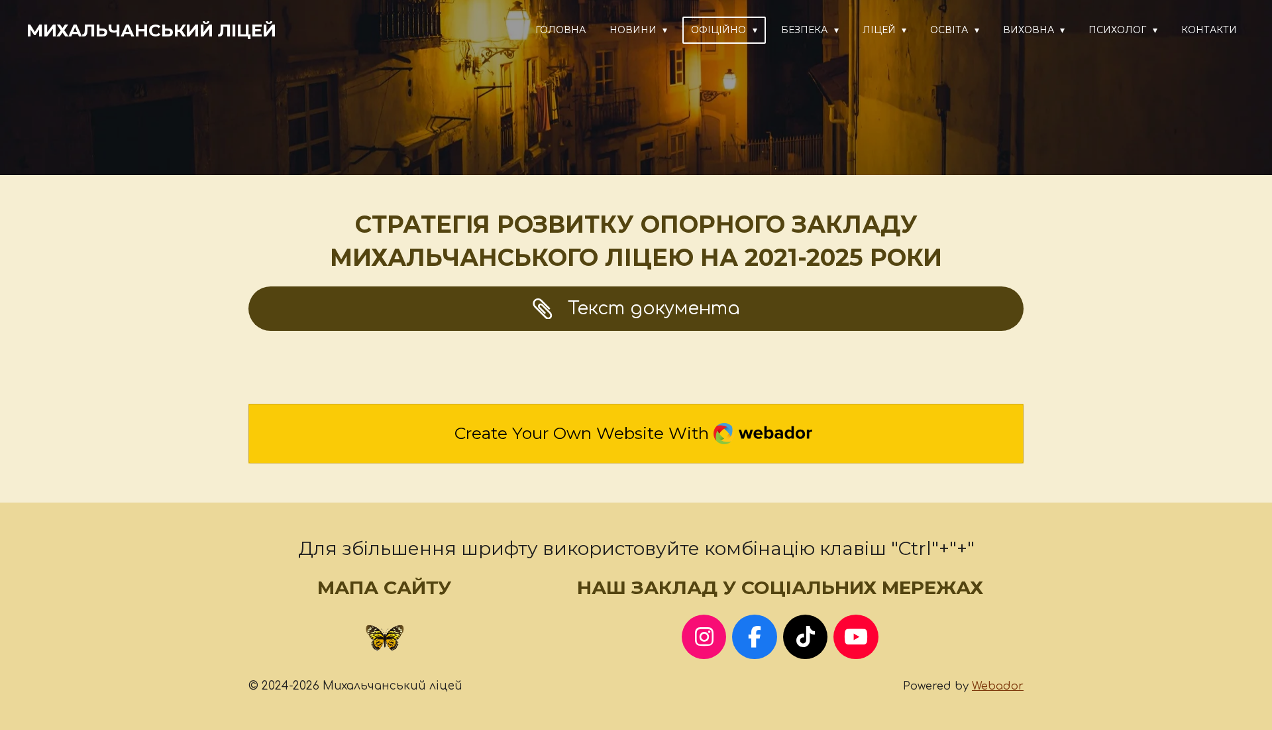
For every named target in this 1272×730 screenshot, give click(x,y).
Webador (998, 686)
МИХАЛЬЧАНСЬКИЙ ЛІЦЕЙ (151, 30)
